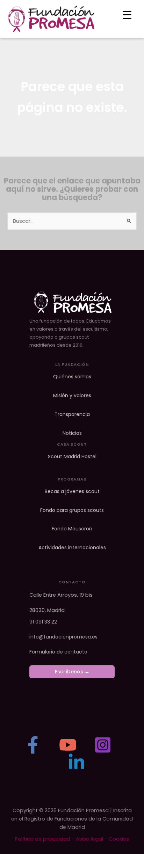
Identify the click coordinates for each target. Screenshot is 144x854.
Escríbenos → (72, 671)
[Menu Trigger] (127, 14)
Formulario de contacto (58, 651)
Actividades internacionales (72, 547)
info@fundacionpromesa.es (63, 636)
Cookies (119, 839)
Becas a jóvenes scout (72, 491)
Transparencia (72, 414)
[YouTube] (68, 745)
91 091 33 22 (43, 621)
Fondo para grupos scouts (72, 510)
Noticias (72, 433)
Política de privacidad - (45, 839)
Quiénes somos (72, 376)
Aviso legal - (92, 839)
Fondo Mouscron (72, 529)
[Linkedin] (76, 762)
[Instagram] (102, 745)
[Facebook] (33, 745)
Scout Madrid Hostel (72, 456)
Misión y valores (72, 395)
